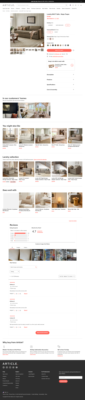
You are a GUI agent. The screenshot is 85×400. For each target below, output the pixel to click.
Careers (17, 385)
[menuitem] (6, 8)
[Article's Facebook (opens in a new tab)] (10, 368)
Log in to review (72, 220)
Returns (4, 378)
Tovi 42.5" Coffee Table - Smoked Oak (61, 65)
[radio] (48, 39)
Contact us (60, 355)
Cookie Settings (34, 394)
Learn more (5, 354)
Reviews (17, 383)
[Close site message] (81, 1)
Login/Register (32, 374)
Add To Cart (59, 50)
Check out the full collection (40, 159)
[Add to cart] (72, 65)
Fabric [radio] (49, 32)
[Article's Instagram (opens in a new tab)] (4, 368)
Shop (46, 394)
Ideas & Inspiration (19, 374)
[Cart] (81, 5)
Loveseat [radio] (50, 25)
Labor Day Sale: (34, 1)
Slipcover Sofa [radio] (59, 25)
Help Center (5, 374)
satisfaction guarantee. (57, 56)
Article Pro (44, 374)
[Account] (75, 5)
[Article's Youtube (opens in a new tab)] (17, 368)
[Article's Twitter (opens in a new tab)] (13, 368)
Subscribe (63, 381)
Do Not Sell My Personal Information (23, 394)
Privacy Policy (12, 394)
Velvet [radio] (56, 32)
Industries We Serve (46, 378)
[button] (73, 5)
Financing (18, 378)
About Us (17, 380)
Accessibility (41, 394)
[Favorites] (78, 5)
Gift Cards (18, 376)
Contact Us (5, 385)
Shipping (4, 376)
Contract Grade (45, 376)
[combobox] (70, 5)
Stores (17, 387)
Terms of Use (5, 394)
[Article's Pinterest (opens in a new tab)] (7, 368)
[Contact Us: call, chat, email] (73, 5)
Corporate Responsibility (8, 383)
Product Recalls (6, 380)
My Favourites (31, 376)
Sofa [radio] (68, 25)
